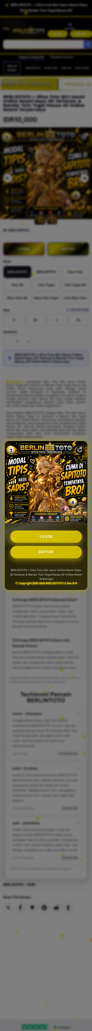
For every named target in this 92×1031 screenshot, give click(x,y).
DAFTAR (46, 552)
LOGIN (46, 536)
